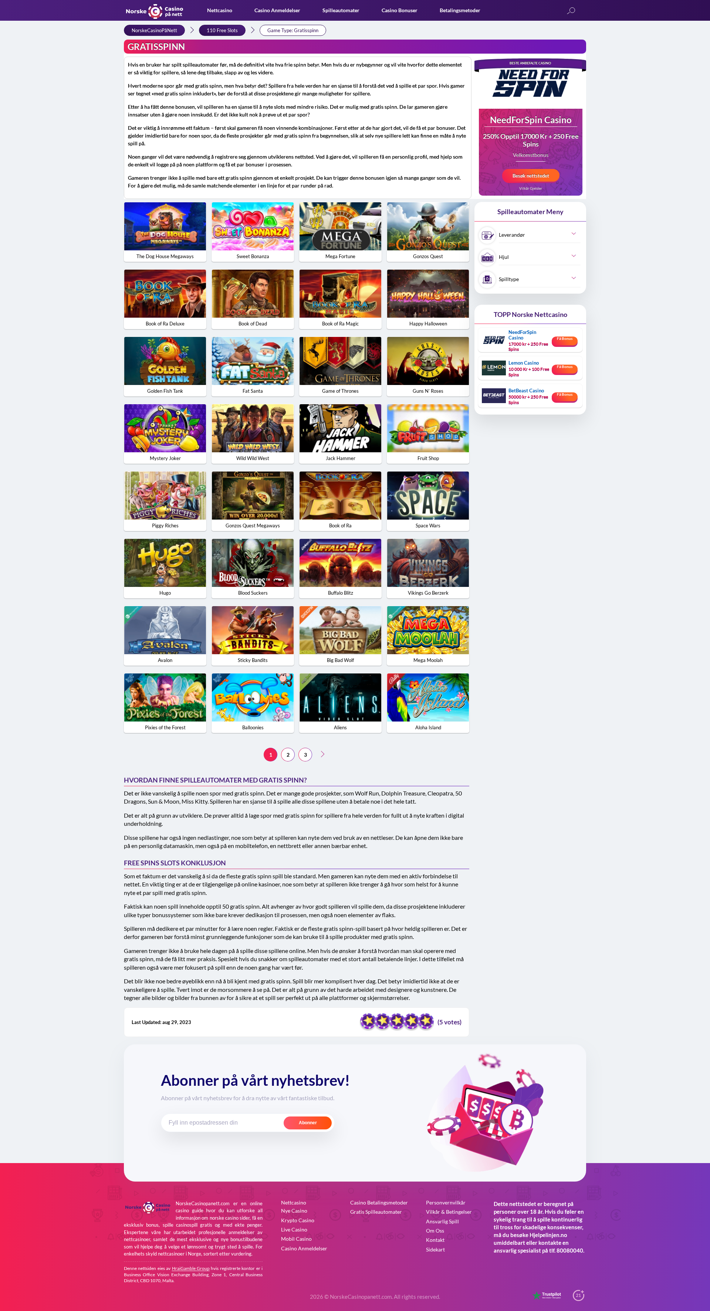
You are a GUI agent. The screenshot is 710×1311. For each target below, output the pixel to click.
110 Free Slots (222, 30)
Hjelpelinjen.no (548, 1234)
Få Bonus (564, 339)
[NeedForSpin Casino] (530, 82)
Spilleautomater (340, 10)
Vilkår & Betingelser (449, 1212)
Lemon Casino (523, 363)
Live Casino (294, 1229)
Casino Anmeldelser (277, 10)
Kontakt (435, 1240)
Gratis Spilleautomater (376, 1212)
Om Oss (435, 1230)
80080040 (570, 1250)
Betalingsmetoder (460, 10)
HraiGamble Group (191, 1268)
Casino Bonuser (399, 10)
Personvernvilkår (446, 1202)
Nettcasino (219, 10)
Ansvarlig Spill (442, 1221)
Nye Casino (294, 1210)
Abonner (308, 1122)
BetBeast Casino (526, 390)
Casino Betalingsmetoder (379, 1202)
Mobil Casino (296, 1239)
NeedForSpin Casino (531, 120)
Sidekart (435, 1249)
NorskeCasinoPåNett (154, 30)
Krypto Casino (297, 1220)
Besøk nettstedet (531, 176)
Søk (571, 11)
